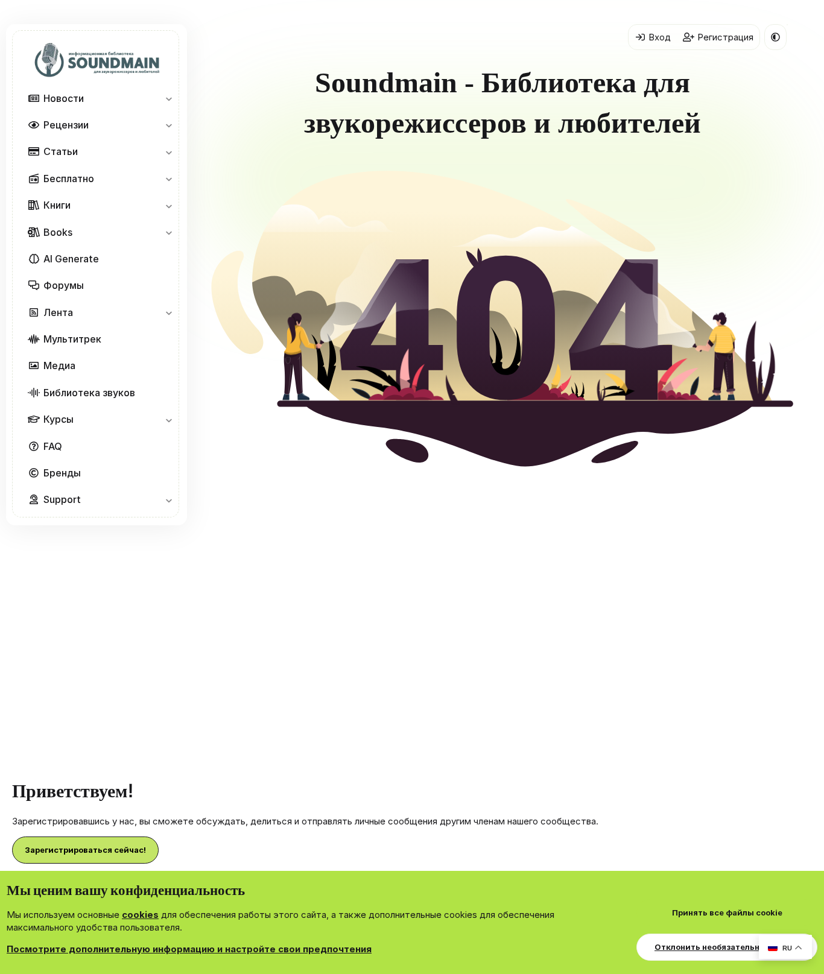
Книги (57, 205)
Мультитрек (72, 339)
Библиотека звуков (89, 393)
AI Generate (71, 259)
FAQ (52, 446)
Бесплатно (68, 178)
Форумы (63, 285)
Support (62, 499)
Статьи (60, 151)
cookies (140, 914)
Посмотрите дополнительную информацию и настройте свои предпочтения (189, 949)
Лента (58, 312)
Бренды (62, 473)
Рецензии (66, 125)
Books (57, 232)
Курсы (58, 419)
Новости (63, 98)
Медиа (59, 365)
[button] (168, 98)
